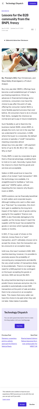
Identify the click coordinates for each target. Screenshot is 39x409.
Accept (22, 404)
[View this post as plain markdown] (32, 29)
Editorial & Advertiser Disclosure (17, 40)
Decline (32, 404)
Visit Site (20, 326)
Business (5, 11)
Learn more (6, 399)
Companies (32, 3)
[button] (3, 3)
